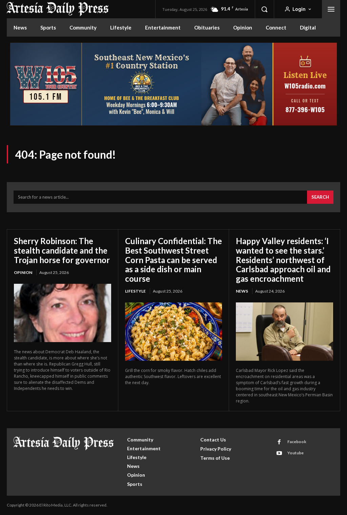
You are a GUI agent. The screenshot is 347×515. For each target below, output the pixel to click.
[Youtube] (279, 453)
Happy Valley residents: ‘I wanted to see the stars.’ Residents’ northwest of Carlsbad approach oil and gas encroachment (283, 259)
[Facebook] (279, 442)
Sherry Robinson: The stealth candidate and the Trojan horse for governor (62, 250)
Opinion (23, 272)
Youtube (295, 452)
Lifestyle (135, 291)
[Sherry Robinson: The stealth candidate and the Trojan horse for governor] (62, 313)
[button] (264, 9)
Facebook (296, 441)
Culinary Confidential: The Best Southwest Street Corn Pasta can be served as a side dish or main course (173, 259)
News (242, 291)
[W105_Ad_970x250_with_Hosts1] (173, 124)
